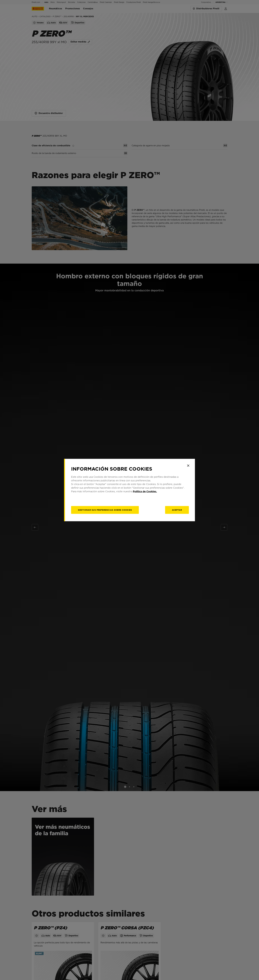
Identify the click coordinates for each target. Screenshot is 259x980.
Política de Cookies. (145, 491)
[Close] (188, 465)
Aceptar (177, 510)
